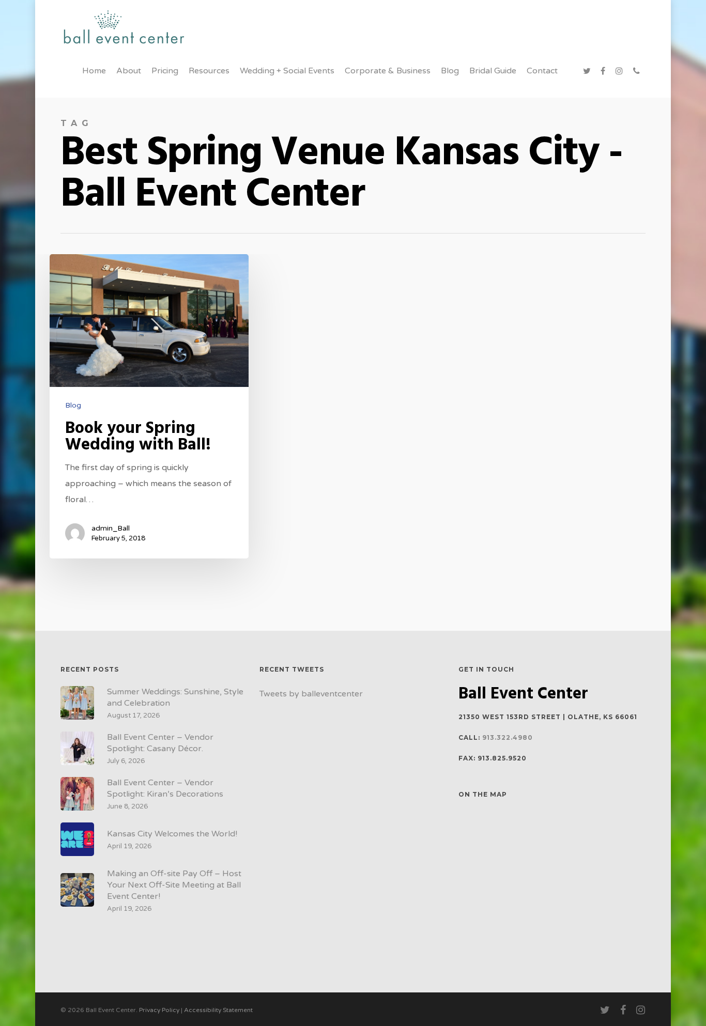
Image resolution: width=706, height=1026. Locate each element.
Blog (450, 71)
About (128, 71)
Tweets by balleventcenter (311, 694)
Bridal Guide (492, 71)
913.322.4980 (507, 737)
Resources (209, 71)
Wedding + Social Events (287, 71)
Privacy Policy (159, 1010)
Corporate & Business (388, 71)
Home (94, 71)
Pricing (164, 71)
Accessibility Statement (218, 1010)
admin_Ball (110, 528)
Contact (542, 71)
